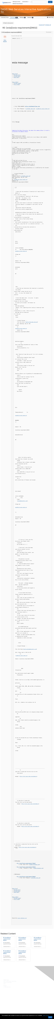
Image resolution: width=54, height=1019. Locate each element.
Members (30, 17)
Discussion (13, 17)
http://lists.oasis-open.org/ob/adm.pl (28, 776)
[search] (31, 2)
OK (50, 1017)
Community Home (4, 17)
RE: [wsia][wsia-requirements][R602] (26, 863)
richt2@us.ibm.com (30, 108)
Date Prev (15, 73)
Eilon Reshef (7, 942)
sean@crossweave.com (34, 864)
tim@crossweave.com (38, 868)
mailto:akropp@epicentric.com (30, 649)
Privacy (5, 1012)
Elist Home (16, 84)
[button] (25, 2)
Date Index (15, 82)
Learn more (46, 1015)
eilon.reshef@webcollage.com (32, 106)
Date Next (16, 77)
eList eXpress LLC (22, 918)
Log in (50, 1)
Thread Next (17, 76)
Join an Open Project (8, 997)
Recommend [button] (48, 32)
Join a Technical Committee (9, 999)
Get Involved (6, 995)
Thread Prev (17, 74)
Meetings (22, 17)
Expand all (41, 25)
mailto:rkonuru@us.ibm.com (31, 322)
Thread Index (17, 83)
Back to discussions (8, 23)
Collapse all (48, 25)
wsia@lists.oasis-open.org (42, 108)
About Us (5, 1011)
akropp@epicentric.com (22, 500)
